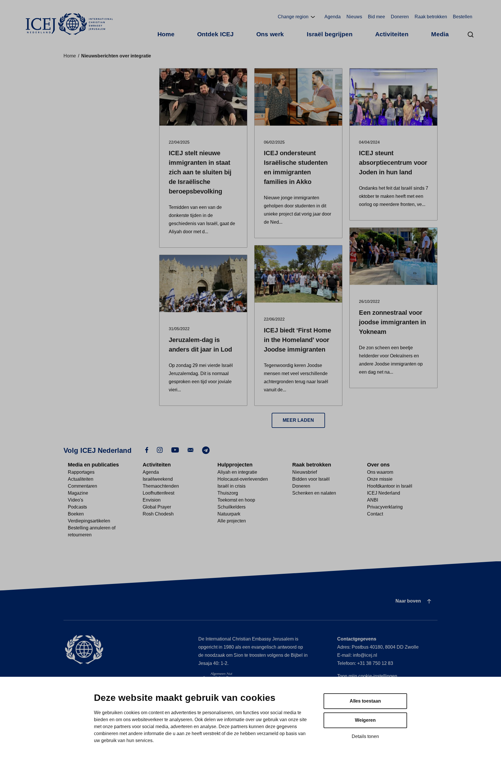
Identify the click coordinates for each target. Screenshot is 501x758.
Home (166, 34)
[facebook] (147, 449)
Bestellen (462, 16)
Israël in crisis (231, 486)
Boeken (76, 513)
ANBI (372, 500)
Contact (375, 513)
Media (440, 34)
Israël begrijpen (330, 34)
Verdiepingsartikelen (89, 520)
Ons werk (270, 34)
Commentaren (82, 486)
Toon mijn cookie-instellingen (367, 676)
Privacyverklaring (385, 506)
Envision (152, 500)
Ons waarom (380, 472)
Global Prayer (157, 506)
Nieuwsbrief (304, 472)
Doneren (400, 16)
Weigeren (365, 720)
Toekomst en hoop (236, 500)
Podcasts (77, 506)
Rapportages (81, 472)
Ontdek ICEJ (215, 34)
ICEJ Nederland (383, 493)
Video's (75, 500)
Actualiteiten (80, 479)
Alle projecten (231, 520)
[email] (190, 449)
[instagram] (160, 449)
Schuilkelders (231, 506)
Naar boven (408, 600)
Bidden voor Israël (311, 479)
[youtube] (175, 449)
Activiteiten (392, 34)
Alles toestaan (365, 701)
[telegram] (206, 449)
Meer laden (298, 420)
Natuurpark (228, 513)
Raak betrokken (431, 16)
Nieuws (354, 16)
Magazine (78, 493)
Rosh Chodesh (158, 513)
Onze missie (380, 479)
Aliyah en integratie (237, 472)
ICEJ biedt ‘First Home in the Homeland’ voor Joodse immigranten (297, 340)
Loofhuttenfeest (158, 493)
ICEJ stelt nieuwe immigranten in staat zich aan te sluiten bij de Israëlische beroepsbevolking (200, 172)
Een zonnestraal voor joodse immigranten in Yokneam (392, 322)
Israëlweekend (158, 479)
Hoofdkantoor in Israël (389, 486)
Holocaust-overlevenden (242, 479)
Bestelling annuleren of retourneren (91, 531)
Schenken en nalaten (314, 493)
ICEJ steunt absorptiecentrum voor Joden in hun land (393, 162)
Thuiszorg (227, 493)
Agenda (332, 16)
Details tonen (365, 736)
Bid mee (376, 16)
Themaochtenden (161, 486)
